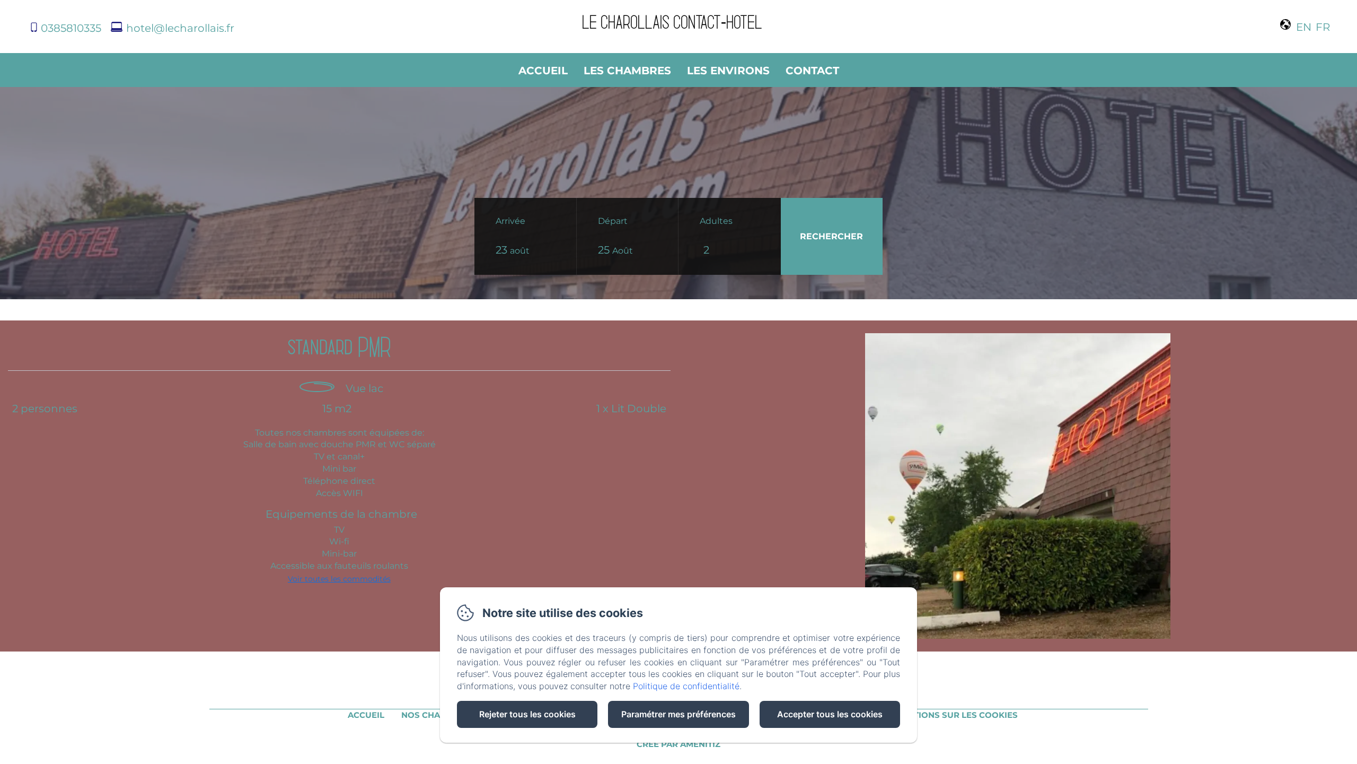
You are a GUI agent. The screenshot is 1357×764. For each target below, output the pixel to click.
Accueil (543, 70)
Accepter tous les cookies (830, 714)
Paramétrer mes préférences (678, 714)
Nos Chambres (435, 715)
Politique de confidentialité (686, 686)
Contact (812, 70)
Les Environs (728, 70)
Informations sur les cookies (946, 715)
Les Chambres (627, 70)
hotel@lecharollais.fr (180, 28)
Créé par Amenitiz (678, 744)
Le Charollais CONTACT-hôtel (672, 21)
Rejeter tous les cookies (527, 714)
